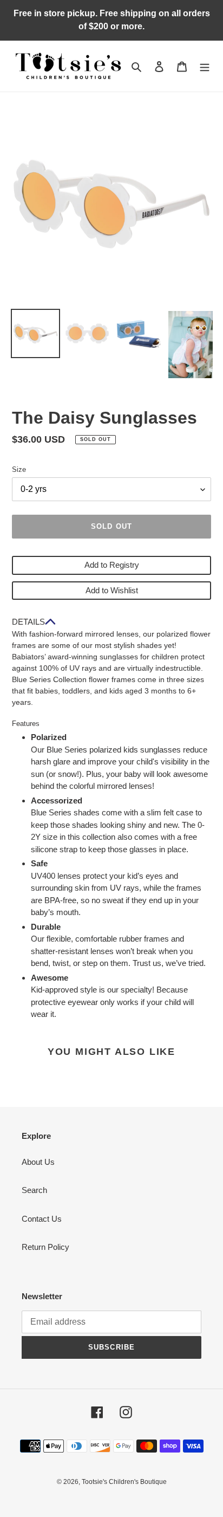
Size (19, 469)
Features (26, 723)
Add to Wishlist (112, 590)
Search (34, 1190)
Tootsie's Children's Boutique (124, 1482)
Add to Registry (111, 564)
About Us (38, 1161)
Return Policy (45, 1247)
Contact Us (42, 1218)
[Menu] (204, 66)
